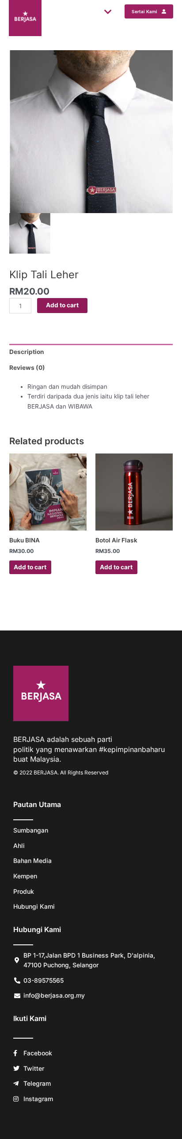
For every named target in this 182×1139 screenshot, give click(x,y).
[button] (108, 11)
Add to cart (62, 305)
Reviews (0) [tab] (27, 367)
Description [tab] (26, 351)
